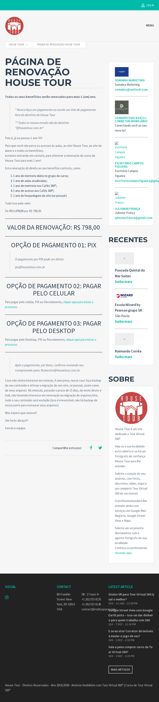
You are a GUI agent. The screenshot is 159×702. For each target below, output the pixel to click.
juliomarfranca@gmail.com (133, 218)
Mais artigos (120, 669)
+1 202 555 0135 (91, 599)
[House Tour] (14, 26)
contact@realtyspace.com (92, 609)
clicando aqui (123, 553)
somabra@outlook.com (131, 89)
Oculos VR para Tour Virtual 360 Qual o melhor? (131, 596)
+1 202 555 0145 (91, 604)
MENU (150, 25)
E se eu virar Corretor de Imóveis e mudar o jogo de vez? (130, 633)
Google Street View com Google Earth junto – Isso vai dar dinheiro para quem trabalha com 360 (130, 615)
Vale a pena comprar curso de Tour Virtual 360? (130, 649)
